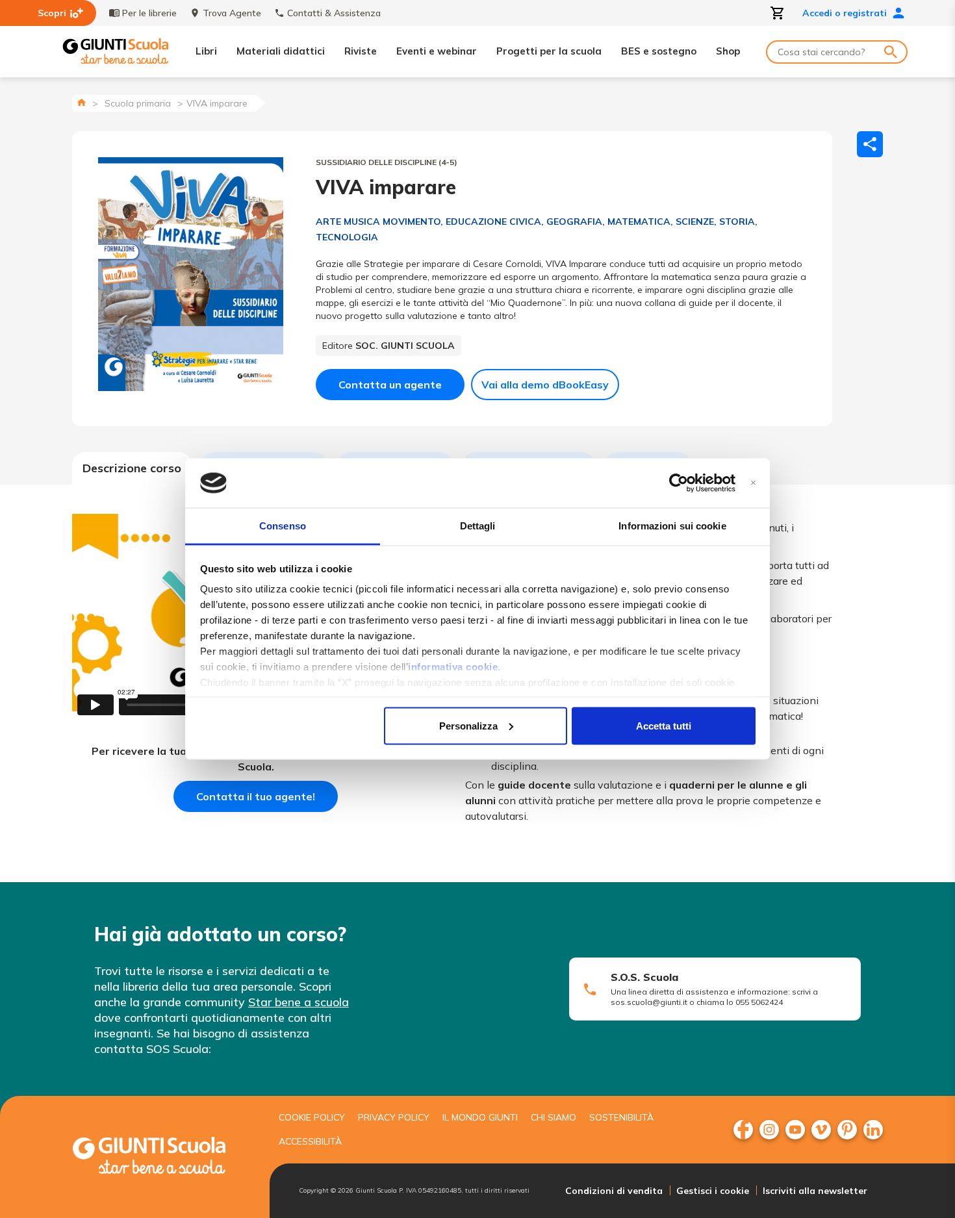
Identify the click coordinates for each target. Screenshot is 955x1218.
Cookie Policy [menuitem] (312, 1117)
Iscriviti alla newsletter (815, 1191)
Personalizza (468, 725)
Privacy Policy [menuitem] (393, 1117)
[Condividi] (870, 144)
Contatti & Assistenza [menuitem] (334, 13)
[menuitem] (743, 1129)
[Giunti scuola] (162, 1157)
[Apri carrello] (777, 13)
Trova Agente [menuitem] (232, 13)
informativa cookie (453, 666)
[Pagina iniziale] (81, 102)
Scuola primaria (138, 103)
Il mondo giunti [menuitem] (480, 1117)
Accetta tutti (663, 725)
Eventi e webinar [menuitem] (436, 51)
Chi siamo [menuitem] (553, 1117)
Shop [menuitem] (728, 51)
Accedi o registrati (844, 13)
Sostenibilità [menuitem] (621, 1117)
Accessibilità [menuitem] (310, 1141)
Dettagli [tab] (478, 525)
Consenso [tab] (282, 525)
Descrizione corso (132, 468)
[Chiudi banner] (753, 483)
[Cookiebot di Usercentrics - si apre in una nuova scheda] (678, 483)
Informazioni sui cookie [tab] (672, 525)
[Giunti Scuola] (116, 51)
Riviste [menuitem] (360, 51)
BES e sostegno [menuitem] (658, 51)
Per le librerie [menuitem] (149, 13)
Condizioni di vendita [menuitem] (614, 1191)
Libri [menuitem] (206, 51)
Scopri (52, 13)
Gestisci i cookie (712, 1191)
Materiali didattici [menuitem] (280, 51)
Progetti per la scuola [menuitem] (549, 51)
